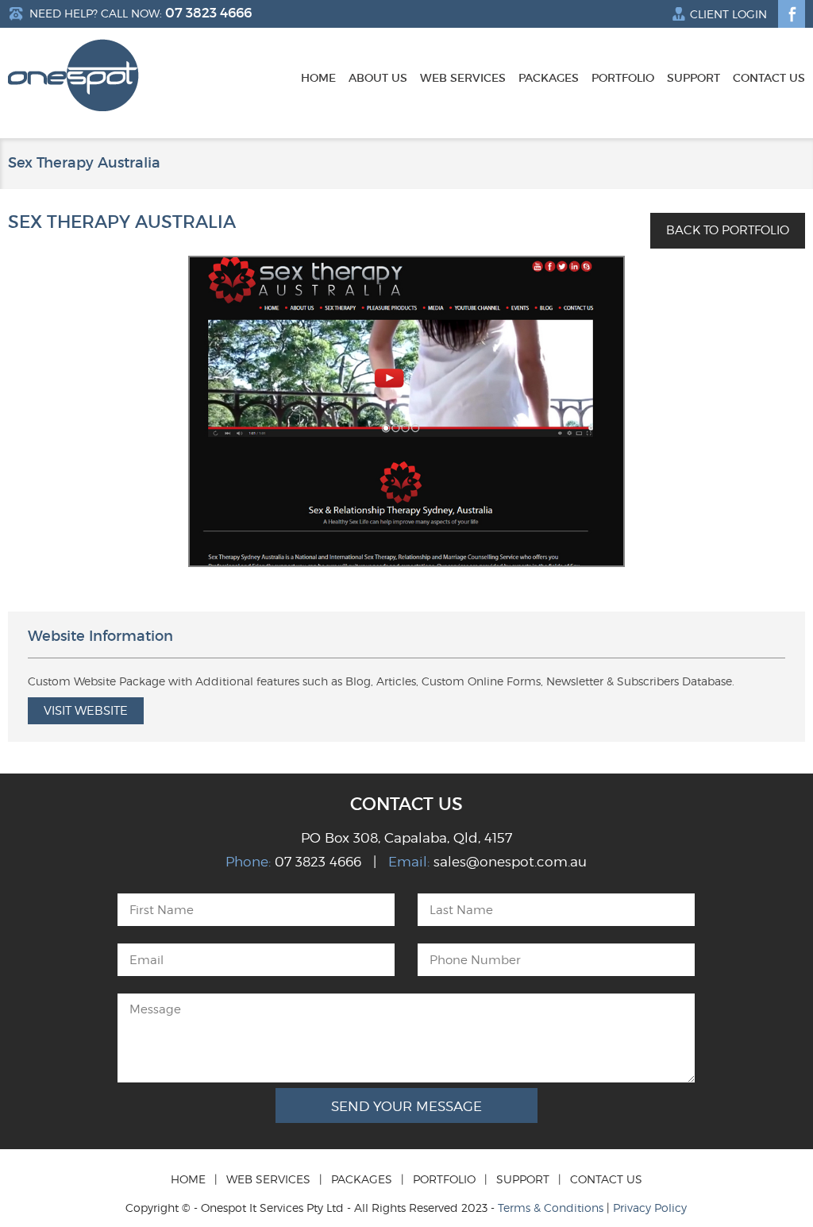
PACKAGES (361, 1179)
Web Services (463, 78)
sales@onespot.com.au (510, 862)
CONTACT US (606, 1179)
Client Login (728, 14)
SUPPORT (522, 1179)
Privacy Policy (650, 1207)
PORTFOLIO (444, 1179)
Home (318, 78)
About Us (378, 78)
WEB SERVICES (268, 1179)
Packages (548, 78)
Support (693, 78)
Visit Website (86, 711)
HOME (188, 1179)
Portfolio (622, 78)
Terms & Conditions (550, 1207)
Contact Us (769, 78)
